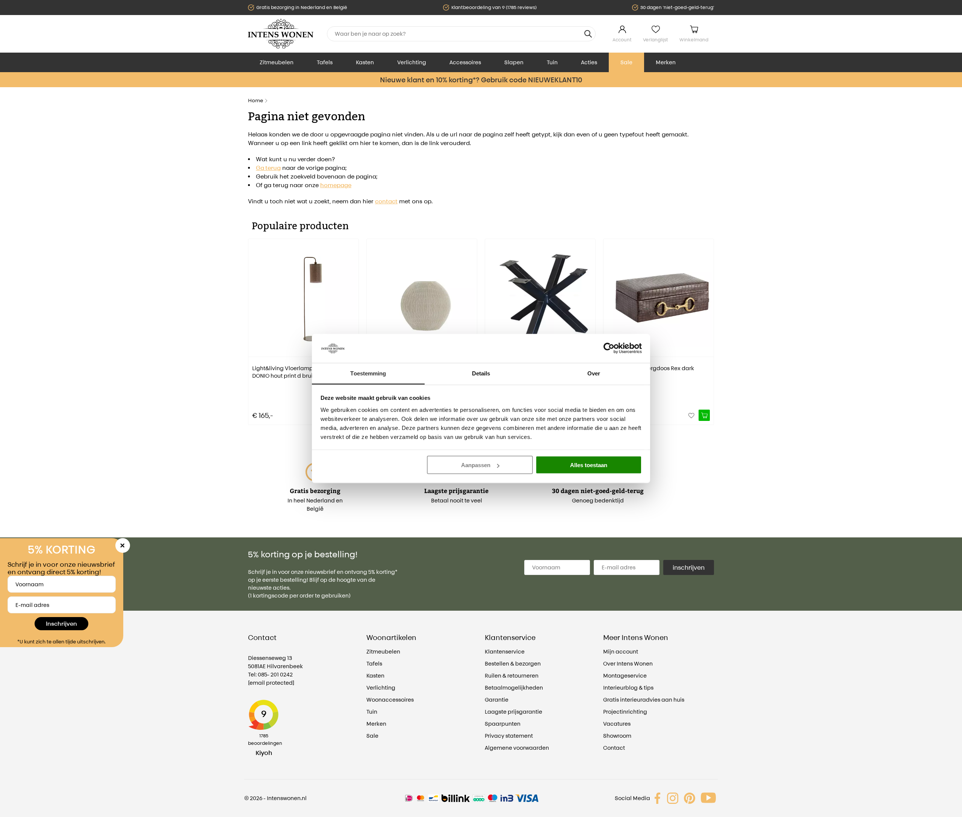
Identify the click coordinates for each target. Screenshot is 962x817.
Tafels (325, 62)
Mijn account (620, 651)
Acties (589, 62)
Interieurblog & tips (628, 687)
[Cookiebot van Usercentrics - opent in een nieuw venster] (609, 348)
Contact (614, 747)
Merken (666, 62)
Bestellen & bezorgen (513, 663)
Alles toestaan (588, 465)
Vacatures (617, 723)
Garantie (496, 699)
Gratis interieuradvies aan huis (643, 699)
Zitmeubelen (276, 62)
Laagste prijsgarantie (513, 711)
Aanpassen (475, 465)
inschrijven (689, 567)
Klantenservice (505, 651)
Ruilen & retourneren (511, 675)
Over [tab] (593, 373)
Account (622, 39)
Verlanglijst (655, 39)
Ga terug (268, 167)
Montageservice (625, 675)
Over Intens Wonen (628, 663)
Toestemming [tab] (368, 373)
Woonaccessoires (390, 699)
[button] (253, 326)
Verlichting (411, 62)
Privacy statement (509, 735)
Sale (626, 62)
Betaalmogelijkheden (514, 687)
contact (386, 201)
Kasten (365, 62)
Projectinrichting (625, 711)
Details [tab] (481, 373)
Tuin (552, 62)
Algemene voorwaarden (517, 747)
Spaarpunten (502, 723)
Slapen (513, 62)
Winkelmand (693, 39)
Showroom (617, 735)
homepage (335, 185)
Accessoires (465, 62)
